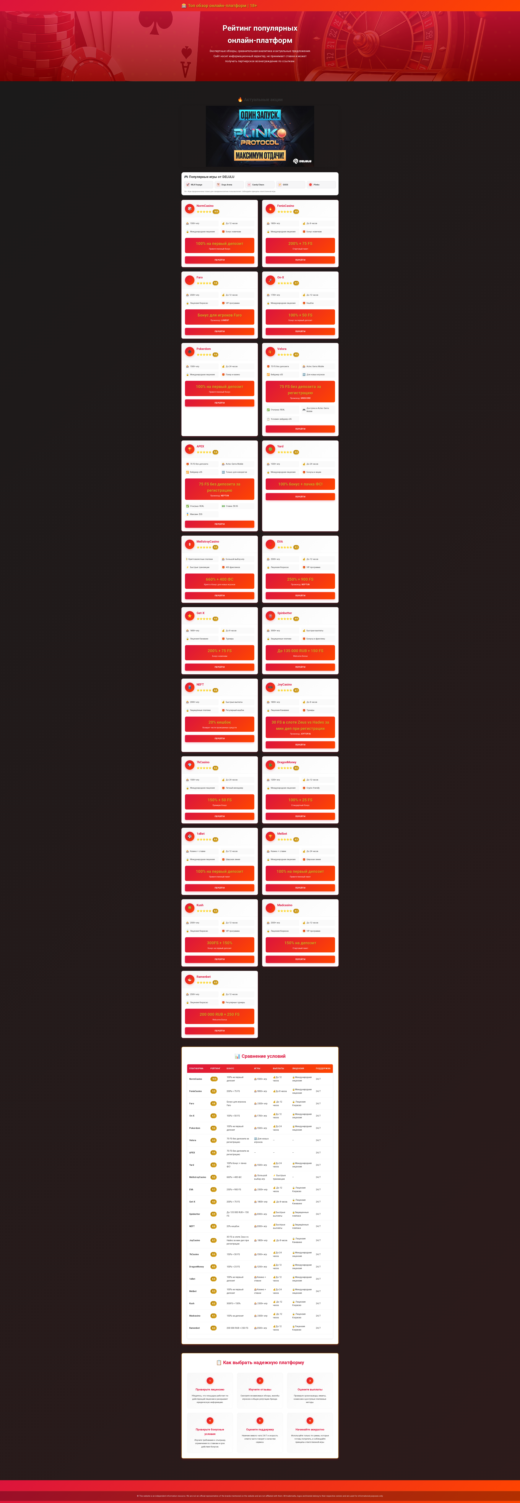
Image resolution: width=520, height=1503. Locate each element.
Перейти (220, 260)
